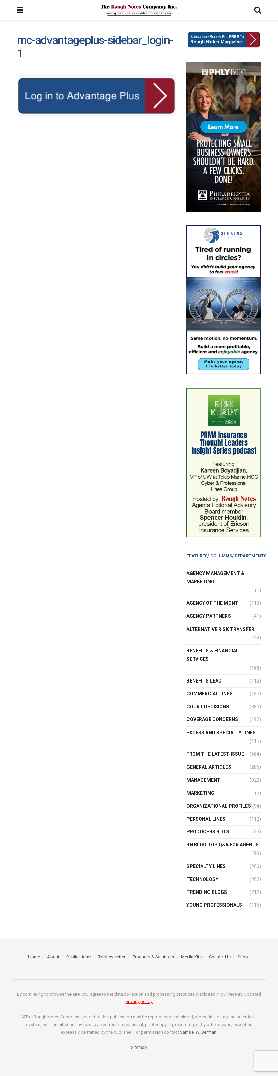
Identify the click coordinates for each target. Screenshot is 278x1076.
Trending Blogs (206, 892)
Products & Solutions (153, 956)
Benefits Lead (204, 681)
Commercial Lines (209, 693)
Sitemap (139, 1047)
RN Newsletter (111, 956)
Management (203, 780)
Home (34, 956)
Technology (202, 879)
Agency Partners (208, 616)
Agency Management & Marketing (215, 577)
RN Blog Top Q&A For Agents (222, 844)
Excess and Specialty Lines (221, 732)
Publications (78, 956)
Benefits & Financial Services (212, 655)
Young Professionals (214, 905)
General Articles (208, 767)
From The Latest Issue (215, 754)
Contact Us (220, 956)
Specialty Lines (206, 866)
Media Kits (191, 956)
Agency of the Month (214, 603)
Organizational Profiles (218, 806)
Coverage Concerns (212, 719)
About (53, 956)
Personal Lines (205, 819)
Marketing (200, 793)
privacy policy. (139, 1001)
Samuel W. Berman (198, 1032)
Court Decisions (207, 706)
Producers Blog (207, 831)
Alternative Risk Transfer (220, 629)
